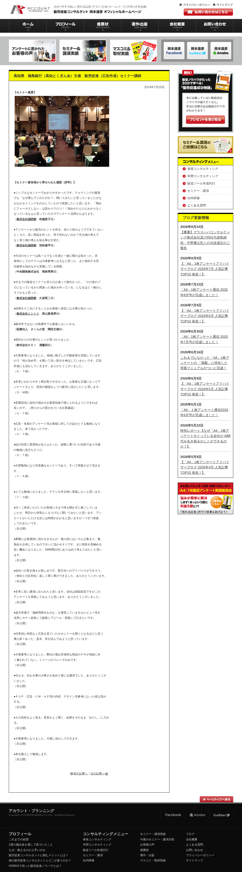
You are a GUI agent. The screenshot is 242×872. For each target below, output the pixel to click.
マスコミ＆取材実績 (133, 50)
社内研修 (193, 198)
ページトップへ (216, 799)
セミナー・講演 (198, 190)
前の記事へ (80, 773)
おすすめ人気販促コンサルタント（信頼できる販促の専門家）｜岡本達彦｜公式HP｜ (80, 9)
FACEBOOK (172, 815)
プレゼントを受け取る (205, 119)
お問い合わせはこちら (208, 12)
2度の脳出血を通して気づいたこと (31, 844)
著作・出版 (147, 855)
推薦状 (102, 26)
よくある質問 (196, 205)
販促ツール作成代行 (201, 183)
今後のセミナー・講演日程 (157, 839)
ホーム (27, 26)
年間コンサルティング (202, 176)
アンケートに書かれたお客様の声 (32, 50)
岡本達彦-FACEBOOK (174, 50)
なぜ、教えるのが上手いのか (27, 850)
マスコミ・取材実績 (153, 860)
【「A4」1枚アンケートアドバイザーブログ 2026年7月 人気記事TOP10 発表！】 (204, 269)
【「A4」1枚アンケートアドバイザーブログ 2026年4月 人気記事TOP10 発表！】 (204, 467)
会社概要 (177, 26)
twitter (221, 815)
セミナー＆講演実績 (83, 50)
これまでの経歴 (19, 839)
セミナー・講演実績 (153, 834)
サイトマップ (222, 5)
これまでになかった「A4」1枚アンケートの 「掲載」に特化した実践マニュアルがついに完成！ (204, 363)
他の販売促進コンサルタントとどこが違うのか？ (40, 860)
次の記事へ (98, 773)
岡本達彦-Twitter (220, 50)
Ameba (197, 815)
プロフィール (65, 26)
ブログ (190, 834)
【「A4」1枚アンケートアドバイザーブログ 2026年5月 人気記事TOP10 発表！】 (204, 389)
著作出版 (140, 26)
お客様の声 (147, 844)
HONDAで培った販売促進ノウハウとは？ (35, 866)
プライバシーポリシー (195, 5)
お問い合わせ (214, 26)
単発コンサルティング (202, 169)
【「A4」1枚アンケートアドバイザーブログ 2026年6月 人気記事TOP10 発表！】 (204, 316)
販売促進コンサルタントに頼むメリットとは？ (38, 855)
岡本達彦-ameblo (197, 50)
